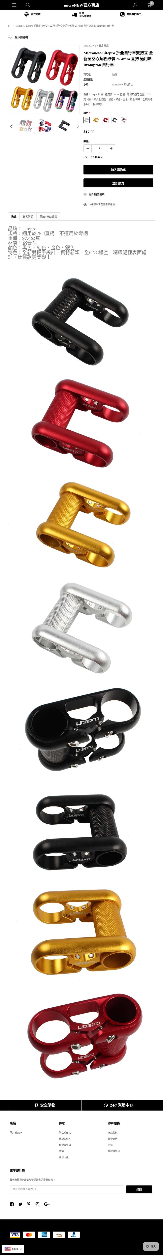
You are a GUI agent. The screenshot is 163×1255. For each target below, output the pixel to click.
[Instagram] (39, 1204)
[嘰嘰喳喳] (21, 1204)
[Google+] (47, 1204)
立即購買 (118, 183)
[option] (32, 14)
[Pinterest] (30, 1204)
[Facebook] (13, 1204)
